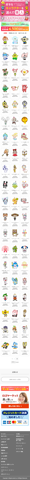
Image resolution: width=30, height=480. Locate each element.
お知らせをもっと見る (15, 379)
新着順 (5, 33)
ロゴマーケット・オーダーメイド (7, 470)
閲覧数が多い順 (13, 33)
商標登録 (3, 450)
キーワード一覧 (19, 448)
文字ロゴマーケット (5, 474)
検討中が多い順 (22, 33)
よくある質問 (4, 456)
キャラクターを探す (5, 439)
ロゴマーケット (4, 467)
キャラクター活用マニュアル (7, 464)
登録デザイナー (4, 453)
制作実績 (3, 461)
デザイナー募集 (19, 451)
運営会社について (20, 436)
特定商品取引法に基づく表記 (20, 439)
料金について (4, 444)
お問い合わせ (4, 458)
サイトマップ (19, 446)
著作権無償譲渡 (4, 447)
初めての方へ (4, 436)
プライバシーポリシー (21, 443)
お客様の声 (3, 441)
